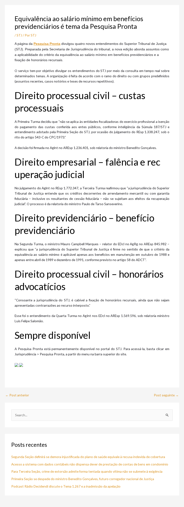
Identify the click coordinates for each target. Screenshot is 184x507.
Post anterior (17, 395)
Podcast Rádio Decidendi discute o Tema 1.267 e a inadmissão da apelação (66, 486)
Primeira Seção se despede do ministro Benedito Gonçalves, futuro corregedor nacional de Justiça (82, 479)
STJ (19, 35)
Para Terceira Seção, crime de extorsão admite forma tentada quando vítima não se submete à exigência (86, 471)
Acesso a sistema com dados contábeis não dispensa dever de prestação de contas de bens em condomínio (89, 464)
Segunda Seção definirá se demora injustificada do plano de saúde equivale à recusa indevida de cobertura (88, 457)
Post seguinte (166, 395)
